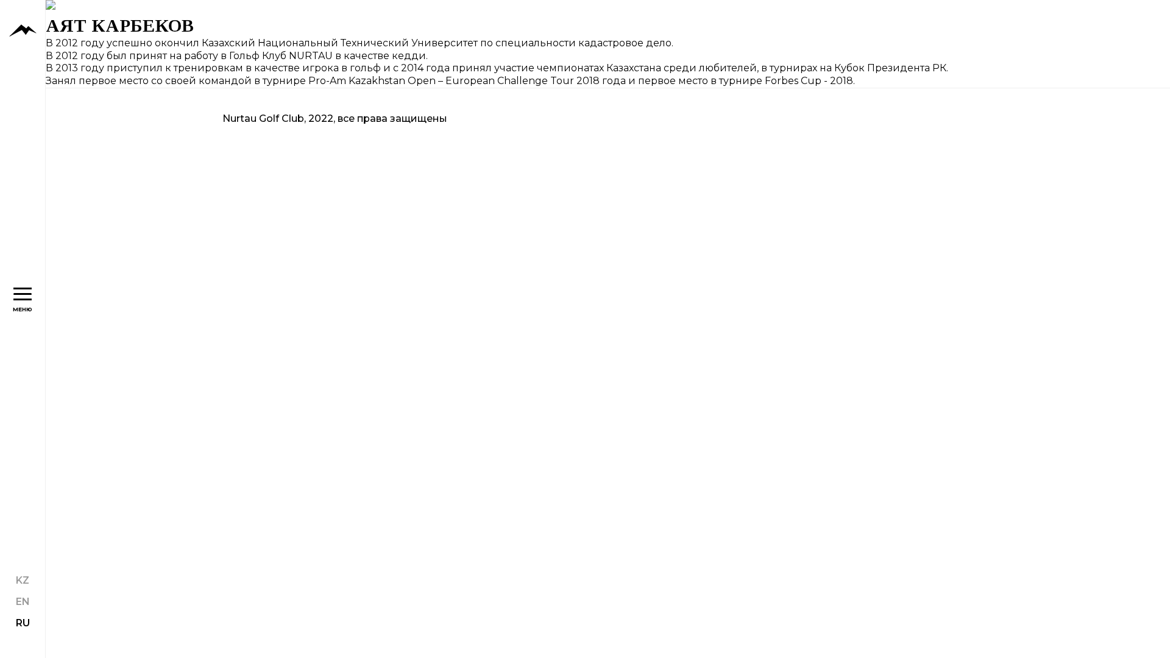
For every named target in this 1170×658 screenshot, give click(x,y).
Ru (23, 623)
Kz (22, 580)
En (23, 601)
